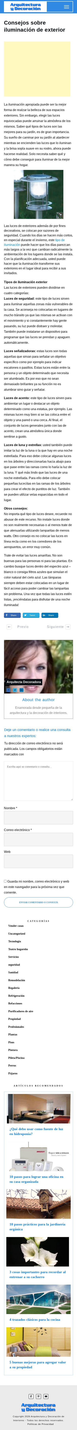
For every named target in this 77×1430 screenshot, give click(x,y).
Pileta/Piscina (16, 1057)
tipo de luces (46, 398)
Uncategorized (16, 933)
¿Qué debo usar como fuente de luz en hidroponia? (38, 1117)
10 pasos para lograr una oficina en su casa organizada (38, 1164)
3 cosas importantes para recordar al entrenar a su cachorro (38, 1260)
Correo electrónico (18, 830)
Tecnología (14, 941)
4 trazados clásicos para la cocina (38, 1305)
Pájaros (12, 1073)
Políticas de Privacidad (40, 1424)
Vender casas (15, 925)
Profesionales (16, 1026)
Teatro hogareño (18, 949)
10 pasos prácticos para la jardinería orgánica (38, 1212)
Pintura (13, 1050)
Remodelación (16, 980)
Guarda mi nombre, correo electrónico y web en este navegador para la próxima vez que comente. (36, 887)
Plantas (12, 1034)
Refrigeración (16, 995)
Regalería (14, 987)
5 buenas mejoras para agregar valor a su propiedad (38, 1350)
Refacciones (15, 1003)
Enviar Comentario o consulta (38, 902)
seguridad (14, 964)
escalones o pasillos (18, 367)
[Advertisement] (37, 68)
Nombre (10, 808)
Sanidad (13, 972)
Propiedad (14, 1019)
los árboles (16, 461)
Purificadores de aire (20, 1011)
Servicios (13, 956)
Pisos (11, 1042)
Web (7, 851)
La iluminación (14, 104)
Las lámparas (51, 577)
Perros (12, 1065)
